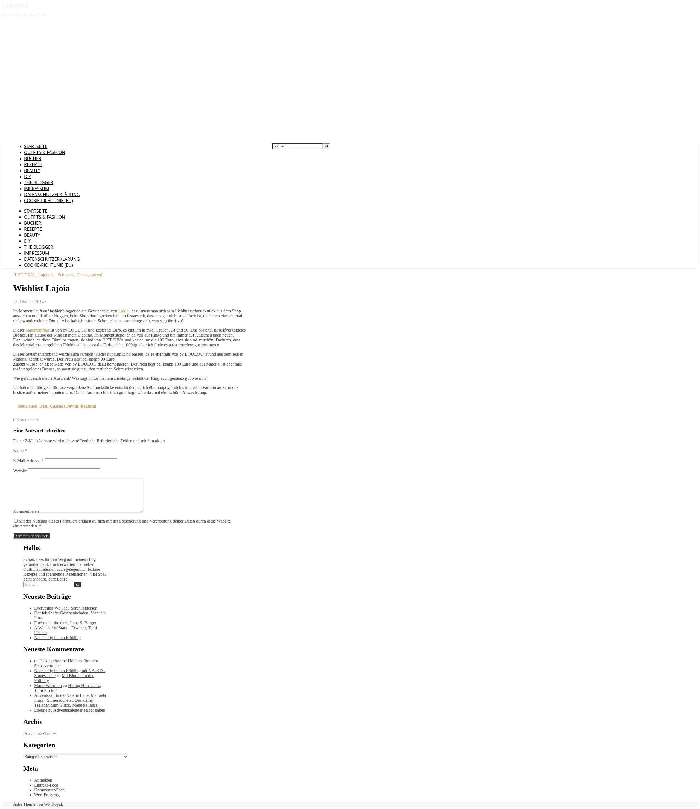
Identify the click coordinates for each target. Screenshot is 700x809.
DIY (27, 176)
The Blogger (38, 182)
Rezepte (33, 164)
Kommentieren (26, 511)
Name (20, 450)
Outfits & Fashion (44, 152)
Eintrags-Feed (46, 785)
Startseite (35, 146)
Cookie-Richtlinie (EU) (48, 201)
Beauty (32, 170)
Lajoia (123, 311)
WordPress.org (47, 795)
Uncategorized (89, 274)
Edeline (40, 710)
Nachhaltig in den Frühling (57, 637)
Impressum (36, 188)
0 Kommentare (26, 419)
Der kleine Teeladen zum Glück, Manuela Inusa (66, 702)
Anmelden (43, 780)
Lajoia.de (46, 274)
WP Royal (53, 804)
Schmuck (66, 274)
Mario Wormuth (48, 685)
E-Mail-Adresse (28, 460)
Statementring (37, 330)
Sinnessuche (15, 5)
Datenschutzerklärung (52, 195)
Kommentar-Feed (49, 790)
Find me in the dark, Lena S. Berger (65, 622)
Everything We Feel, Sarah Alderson (65, 608)
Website (20, 470)
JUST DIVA (24, 274)
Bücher (32, 158)
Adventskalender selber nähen (79, 710)
